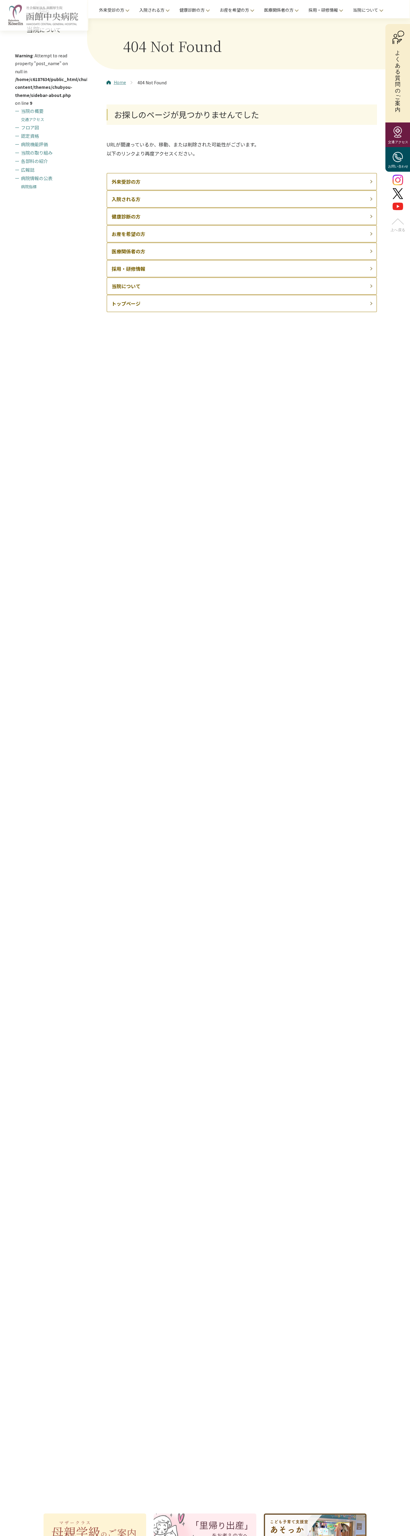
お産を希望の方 (234, 10)
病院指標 (29, 186)
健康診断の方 (192, 10)
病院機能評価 (34, 144)
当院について (365, 10)
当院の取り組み (37, 152)
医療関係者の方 (279, 10)
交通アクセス (32, 119)
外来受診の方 (111, 10)
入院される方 (151, 10)
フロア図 (30, 127)
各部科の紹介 (34, 161)
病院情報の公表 (37, 178)
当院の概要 (32, 111)
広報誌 (28, 169)
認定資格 (30, 135)
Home (120, 82)
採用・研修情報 (323, 10)
